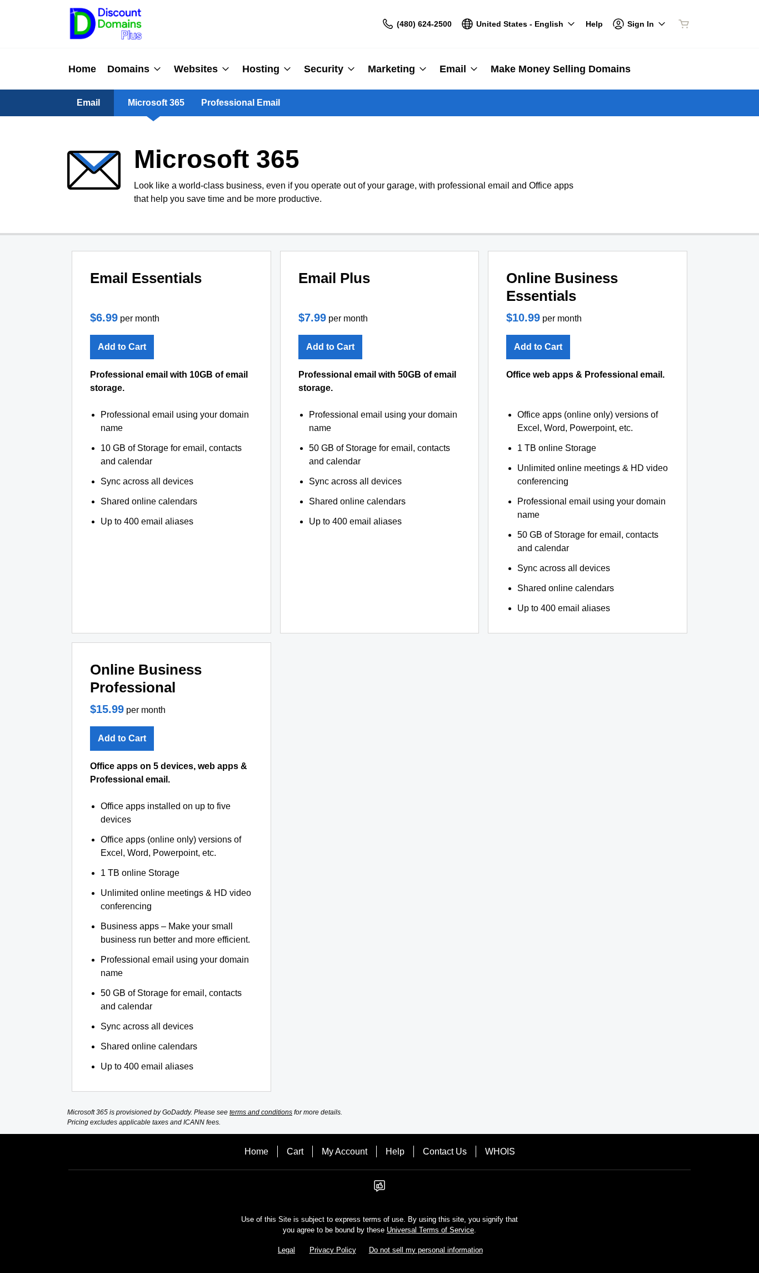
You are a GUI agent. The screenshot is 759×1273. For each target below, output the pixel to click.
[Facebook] (379, 1189)
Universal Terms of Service (430, 1230)
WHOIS (500, 1151)
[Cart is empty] (684, 24)
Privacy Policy (332, 1250)
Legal (286, 1250)
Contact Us (445, 1151)
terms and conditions (260, 1112)
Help (395, 1151)
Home (256, 1151)
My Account (344, 1151)
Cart (295, 1151)
